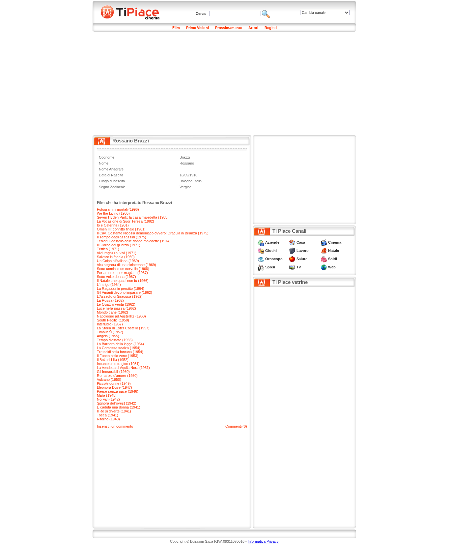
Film (176, 28)
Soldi (332, 259)
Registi (271, 28)
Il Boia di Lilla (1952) (112, 360)
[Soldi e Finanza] (324, 259)
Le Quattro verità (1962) (116, 304)
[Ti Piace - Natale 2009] (324, 251)
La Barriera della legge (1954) (120, 344)
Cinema (334, 242)
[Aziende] (261, 242)
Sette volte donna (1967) (116, 277)
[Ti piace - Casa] (292, 242)
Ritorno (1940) (108, 419)
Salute (301, 259)
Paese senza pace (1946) (117, 391)
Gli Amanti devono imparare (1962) (124, 292)
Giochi (271, 251)
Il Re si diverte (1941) (114, 411)
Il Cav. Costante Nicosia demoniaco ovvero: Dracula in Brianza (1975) (153, 233)
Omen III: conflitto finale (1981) (121, 229)
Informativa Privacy (263, 541)
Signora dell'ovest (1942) (116, 403)
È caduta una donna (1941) (118, 407)
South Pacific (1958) (113, 320)
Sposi (270, 267)
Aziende (272, 242)
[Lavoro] (292, 251)
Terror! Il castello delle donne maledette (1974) (134, 241)
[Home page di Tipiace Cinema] (134, 12)
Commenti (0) (236, 426)
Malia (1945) (107, 395)
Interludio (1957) (110, 324)
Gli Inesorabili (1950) (113, 372)
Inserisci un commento (115, 426)
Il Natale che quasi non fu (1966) (123, 281)
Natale (333, 251)
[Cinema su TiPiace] (324, 242)
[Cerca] (266, 13)
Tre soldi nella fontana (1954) (120, 352)
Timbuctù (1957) (110, 332)
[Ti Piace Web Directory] (324, 267)
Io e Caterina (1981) (113, 225)
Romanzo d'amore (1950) (117, 376)
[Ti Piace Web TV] (292, 267)
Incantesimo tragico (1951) (118, 364)
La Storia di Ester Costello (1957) (123, 328)
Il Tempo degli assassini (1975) (121, 237)
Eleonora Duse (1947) (114, 387)
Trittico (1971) (108, 249)
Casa (300, 242)
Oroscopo (274, 259)
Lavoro (302, 251)
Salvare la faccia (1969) (116, 257)
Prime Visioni (197, 28)
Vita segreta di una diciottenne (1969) (126, 265)
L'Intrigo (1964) (109, 285)
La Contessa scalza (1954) (118, 348)
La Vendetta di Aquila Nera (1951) (123, 368)
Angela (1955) (108, 336)
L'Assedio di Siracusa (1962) (120, 296)
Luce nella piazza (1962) (116, 308)
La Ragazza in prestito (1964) (120, 288)
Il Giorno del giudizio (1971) (118, 245)
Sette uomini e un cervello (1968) (123, 269)
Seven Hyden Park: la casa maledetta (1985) (133, 217)
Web (332, 267)
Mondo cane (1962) (112, 312)
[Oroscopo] (261, 259)
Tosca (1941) (107, 415)
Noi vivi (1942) (108, 399)
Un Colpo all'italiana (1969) (118, 261)
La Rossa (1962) (110, 300)
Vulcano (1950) (109, 379)
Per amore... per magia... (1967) (122, 273)
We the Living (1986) (113, 213)
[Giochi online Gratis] (261, 251)
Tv (298, 267)
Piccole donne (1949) (114, 383)
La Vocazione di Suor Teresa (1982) (125, 221)
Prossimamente (228, 28)
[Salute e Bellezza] (292, 259)
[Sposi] (261, 267)
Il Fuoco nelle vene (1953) (117, 356)
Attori (253, 28)
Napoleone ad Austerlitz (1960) (121, 316)
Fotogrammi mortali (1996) (118, 209)
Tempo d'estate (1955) (115, 340)
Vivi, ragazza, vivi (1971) (116, 253)
